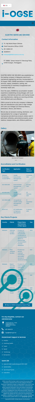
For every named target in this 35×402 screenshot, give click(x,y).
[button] (32, 23)
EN (6, 5)
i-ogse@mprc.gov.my (10, 332)
